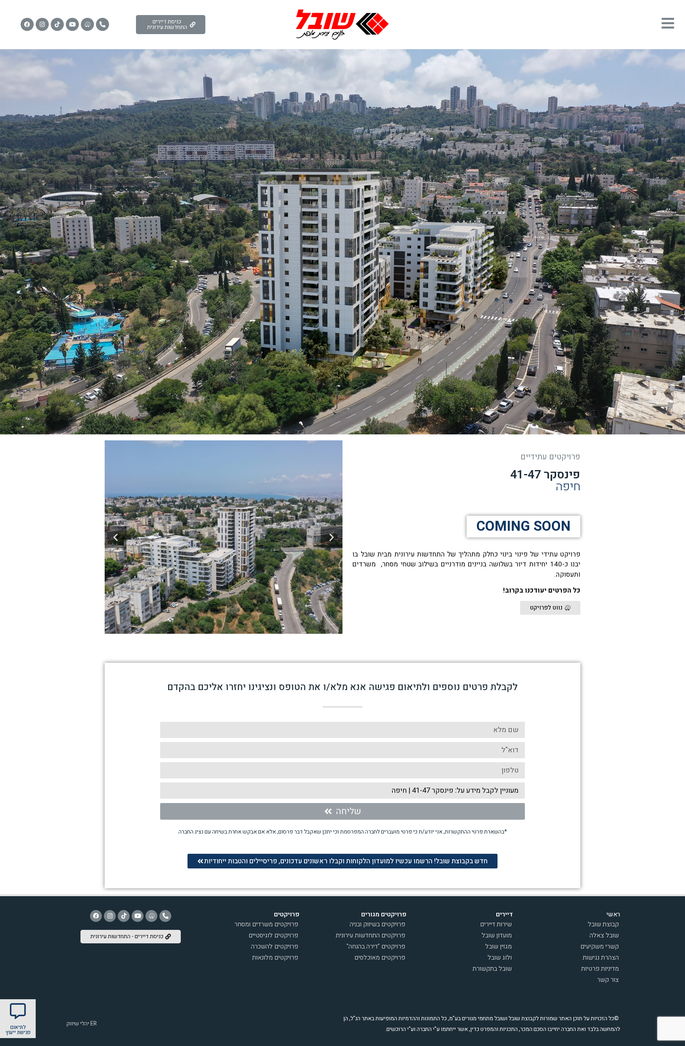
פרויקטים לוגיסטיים (273, 935)
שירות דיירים (496, 924)
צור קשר (608, 980)
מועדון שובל (497, 935)
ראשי (613, 914)
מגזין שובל (498, 946)
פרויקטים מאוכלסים (379, 957)
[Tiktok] (57, 24)
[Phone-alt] (102, 24)
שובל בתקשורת (492, 968)
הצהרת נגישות (601, 957)
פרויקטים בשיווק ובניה (377, 924)
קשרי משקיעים (599, 946)
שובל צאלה (604, 935)
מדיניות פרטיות (600, 968)
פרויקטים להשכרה (274, 946)
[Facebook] (27, 24)
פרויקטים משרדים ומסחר (266, 924)
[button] (331, 537)
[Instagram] (42, 24)
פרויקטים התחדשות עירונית (370, 935)
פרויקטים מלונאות (275, 957)
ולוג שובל (500, 957)
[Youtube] (72, 24)
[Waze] (87, 24)
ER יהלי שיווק (81, 1023)
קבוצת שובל (603, 924)
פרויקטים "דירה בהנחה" (375, 946)
